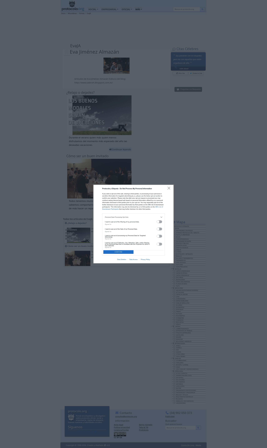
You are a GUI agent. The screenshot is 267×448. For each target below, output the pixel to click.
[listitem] (133, 217)
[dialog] (133, 224)
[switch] (159, 221)
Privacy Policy (145, 259)
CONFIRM (118, 252)
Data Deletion (121, 259)
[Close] (170, 189)
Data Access (133, 259)
